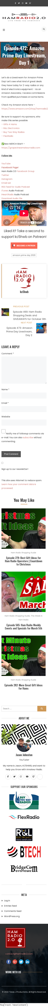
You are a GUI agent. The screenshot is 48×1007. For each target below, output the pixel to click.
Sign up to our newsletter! (14, 469)
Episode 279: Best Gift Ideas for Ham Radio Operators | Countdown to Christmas (23, 561)
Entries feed (10, 905)
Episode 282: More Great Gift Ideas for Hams (24, 686)
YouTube (6, 163)
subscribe (28, 437)
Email (5, 403)
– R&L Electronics (10, 128)
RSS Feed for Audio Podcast (15, 186)
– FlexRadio (7, 136)
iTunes (5, 190)
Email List (6, 182)
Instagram (6, 179)
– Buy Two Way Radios (13, 132)
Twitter (5, 175)
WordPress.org (12, 916)
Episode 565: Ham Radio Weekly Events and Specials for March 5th (23, 626)
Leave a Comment (35, 69)
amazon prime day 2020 (24, 255)
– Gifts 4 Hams (9, 124)
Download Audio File (11, 198)
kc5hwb (19, 69)
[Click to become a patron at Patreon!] (24, 249)
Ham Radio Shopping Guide (24, 41)
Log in (7, 900)
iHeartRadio (7, 194)
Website (5, 416)
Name (5, 389)
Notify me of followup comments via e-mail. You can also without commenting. (22, 437)
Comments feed (12, 911)
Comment (7, 353)
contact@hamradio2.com (19, 953)
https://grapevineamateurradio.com (20, 147)
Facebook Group (25, 171)
